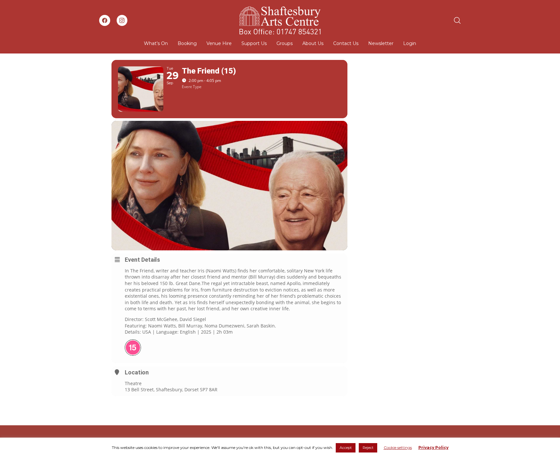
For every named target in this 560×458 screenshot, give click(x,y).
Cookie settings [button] (398, 447)
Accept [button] (346, 447)
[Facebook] (104, 20)
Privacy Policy (433, 447)
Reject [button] (368, 447)
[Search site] (457, 20)
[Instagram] (122, 20)
